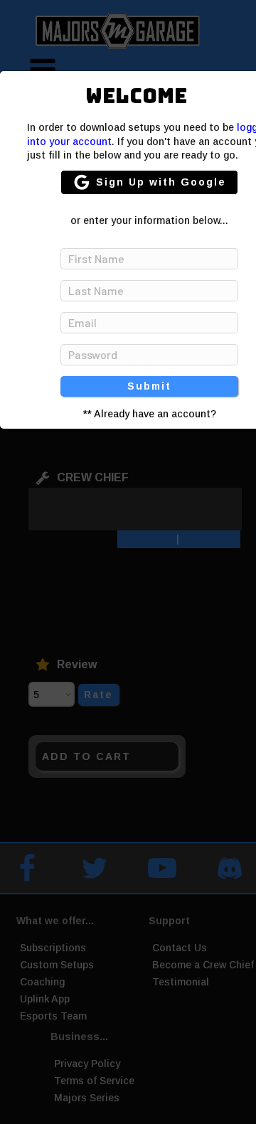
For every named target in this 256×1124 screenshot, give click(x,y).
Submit (149, 386)
